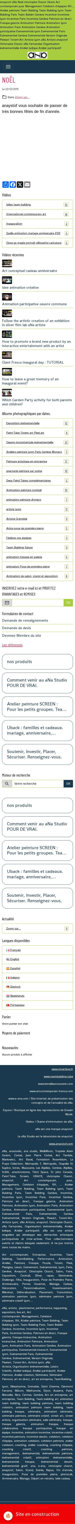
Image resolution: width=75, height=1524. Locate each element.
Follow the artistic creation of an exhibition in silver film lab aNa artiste (35, 323)
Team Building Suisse (36, 547)
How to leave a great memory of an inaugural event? (30, 381)
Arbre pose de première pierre (36, 528)
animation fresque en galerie (36, 557)
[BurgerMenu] (8, 66)
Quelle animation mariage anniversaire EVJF (36, 233)
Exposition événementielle (36, 423)
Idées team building (36, 204)
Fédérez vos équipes (36, 538)
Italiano (14, 977)
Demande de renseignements (25, 620)
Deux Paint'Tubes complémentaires (36, 480)
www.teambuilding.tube (58, 1076)
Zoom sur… (22, 97)
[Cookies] (8, 1515)
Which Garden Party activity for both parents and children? (37, 402)
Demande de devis (16, 628)
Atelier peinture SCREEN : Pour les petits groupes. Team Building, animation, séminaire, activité (36, 706)
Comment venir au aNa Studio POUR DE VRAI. (37, 683)
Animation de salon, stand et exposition (36, 576)
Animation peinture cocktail (36, 490)
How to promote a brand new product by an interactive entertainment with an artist (36, 343)
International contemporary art (36, 214)
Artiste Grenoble (36, 519)
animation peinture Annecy (36, 500)
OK (68, 603)
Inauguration (36, 224)
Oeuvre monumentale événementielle (36, 442)
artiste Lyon (36, 509)
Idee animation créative (20, 287)
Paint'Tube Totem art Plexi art (36, 433)
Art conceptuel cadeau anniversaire (29, 271)
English (14, 959)
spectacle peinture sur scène (36, 471)
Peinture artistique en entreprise (36, 461)
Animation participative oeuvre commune (34, 304)
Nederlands (16, 996)
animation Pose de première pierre (36, 566)
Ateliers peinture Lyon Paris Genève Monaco (36, 452)
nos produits (19, 661)
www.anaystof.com (61, 1143)
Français (15, 950)
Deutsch (14, 986)
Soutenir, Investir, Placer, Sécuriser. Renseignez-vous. (34, 754)
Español (14, 968)
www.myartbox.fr (62, 1069)
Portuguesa (16, 1005)
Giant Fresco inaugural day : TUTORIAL (33, 362)
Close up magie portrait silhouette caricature (36, 243)
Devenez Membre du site (21, 635)
